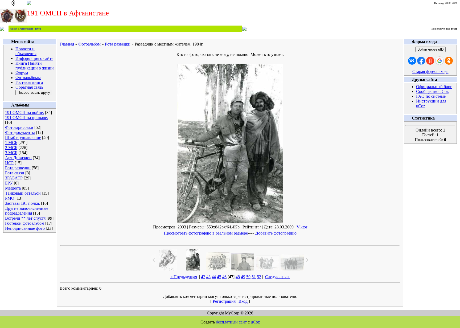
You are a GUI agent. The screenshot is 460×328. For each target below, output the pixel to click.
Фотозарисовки (19, 127)
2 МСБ (11, 147)
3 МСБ (11, 152)
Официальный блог (434, 86)
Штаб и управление (23, 137)
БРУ (9, 183)
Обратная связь (29, 87)
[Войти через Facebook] (421, 61)
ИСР (9, 163)
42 (203, 276)
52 (259, 276)
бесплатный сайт (231, 322)
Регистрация (26, 28)
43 (208, 276)
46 (224, 276)
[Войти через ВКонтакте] (412, 61)
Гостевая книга (29, 82)
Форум (21, 73)
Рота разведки (18, 168)
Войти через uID (430, 49)
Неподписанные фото (25, 228)
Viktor (302, 227)
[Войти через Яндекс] (430, 61)
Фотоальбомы (28, 77)
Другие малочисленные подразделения (26, 210)
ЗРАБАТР (14, 178)
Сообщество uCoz (432, 91)
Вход (38, 28)
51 (254, 276)
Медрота (13, 188)
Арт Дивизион (18, 157)
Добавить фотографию (276, 233)
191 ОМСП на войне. (24, 112)
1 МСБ (11, 142)
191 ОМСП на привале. (26, 117)
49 (243, 276)
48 (238, 276)
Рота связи (14, 173)
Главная (13, 28)
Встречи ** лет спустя (25, 218)
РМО (9, 198)
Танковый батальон (23, 193)
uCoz (255, 322)
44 (214, 276)
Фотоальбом (89, 44)
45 (219, 276)
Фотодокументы (20, 132)
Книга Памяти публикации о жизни (34, 65)
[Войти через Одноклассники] (449, 61)
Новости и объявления (25, 51)
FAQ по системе (431, 96)
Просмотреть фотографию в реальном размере (206, 233)
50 (248, 276)
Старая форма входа (430, 71)
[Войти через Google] (439, 60)
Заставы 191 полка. (22, 203)
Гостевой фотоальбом (24, 223)
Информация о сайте (34, 58)
